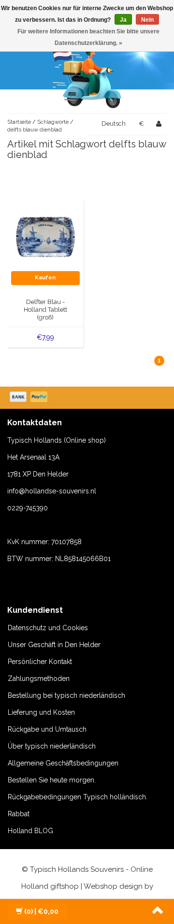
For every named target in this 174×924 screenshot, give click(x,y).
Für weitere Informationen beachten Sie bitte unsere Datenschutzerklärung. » (88, 37)
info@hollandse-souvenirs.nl (51, 491)
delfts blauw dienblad (34, 130)
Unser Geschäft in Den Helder (54, 645)
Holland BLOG (30, 831)
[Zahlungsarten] (29, 397)
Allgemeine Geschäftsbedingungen (63, 763)
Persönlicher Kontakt (40, 661)
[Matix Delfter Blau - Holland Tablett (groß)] (45, 236)
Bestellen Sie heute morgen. (52, 780)
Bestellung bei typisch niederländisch (66, 695)
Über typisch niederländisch (52, 746)
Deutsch (114, 123)
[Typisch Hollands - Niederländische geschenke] (87, 75)
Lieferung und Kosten (41, 712)
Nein (147, 19)
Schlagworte (53, 122)
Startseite (19, 122)
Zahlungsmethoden (39, 678)
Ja (123, 19)
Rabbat (18, 814)
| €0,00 (41, 911)
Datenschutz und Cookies (48, 628)
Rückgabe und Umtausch (47, 729)
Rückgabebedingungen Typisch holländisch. (77, 797)
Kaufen (45, 277)
